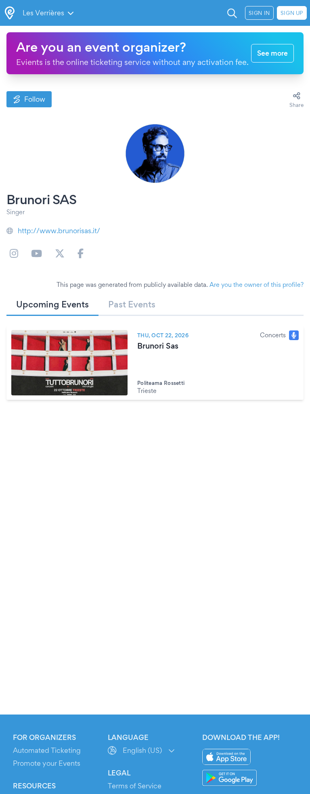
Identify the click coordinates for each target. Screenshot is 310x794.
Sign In (259, 13)
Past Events (131, 304)
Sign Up (292, 13)
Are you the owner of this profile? (256, 284)
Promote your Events (46, 763)
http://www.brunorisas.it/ (59, 230)
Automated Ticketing (47, 750)
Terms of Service (134, 785)
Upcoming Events (52, 304)
